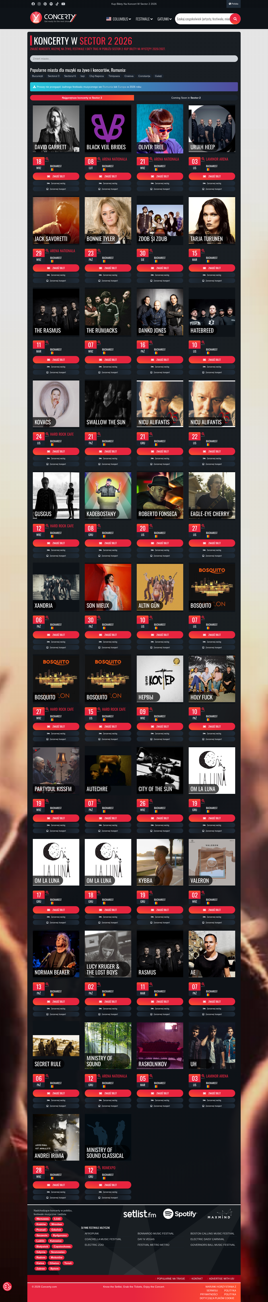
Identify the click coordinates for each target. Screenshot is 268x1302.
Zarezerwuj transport (57, 188)
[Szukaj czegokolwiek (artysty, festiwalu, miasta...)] (235, 18)
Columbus (120, 19)
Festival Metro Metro (153, 1244)
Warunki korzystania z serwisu (220, 1289)
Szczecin (41, 1235)
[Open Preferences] (7, 1286)
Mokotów (56, 1257)
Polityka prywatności (218, 1292)
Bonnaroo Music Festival (156, 1233)
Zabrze (40, 1268)
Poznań (41, 1229)
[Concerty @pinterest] (45, 4)
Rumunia (108, 86)
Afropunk (92, 1233)
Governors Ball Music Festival (213, 1244)
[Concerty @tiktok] (57, 4)
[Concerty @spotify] (51, 4)
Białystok (42, 1246)
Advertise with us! (221, 1279)
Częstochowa (62, 1246)
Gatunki (163, 19)
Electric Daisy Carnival (207, 1239)
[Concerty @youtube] (63, 4)
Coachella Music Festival (103, 1239)
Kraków (41, 1224)
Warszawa (42, 1218)
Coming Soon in (186, 97)
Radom (40, 1257)
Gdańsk (56, 1229)
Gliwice (54, 1263)
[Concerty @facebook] (33, 4)
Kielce (40, 1263)
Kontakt (197, 1279)
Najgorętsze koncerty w (82, 97)
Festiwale (143, 19)
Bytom (55, 1268)
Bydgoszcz (60, 1235)
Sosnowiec (58, 1251)
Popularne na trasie (171, 1279)
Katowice (56, 1240)
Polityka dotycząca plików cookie (218, 1296)
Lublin (40, 1240)
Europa (122, 86)
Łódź (57, 1218)
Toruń (68, 1263)
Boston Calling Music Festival (212, 1233)
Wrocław (56, 1224)
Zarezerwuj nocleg (58, 183)
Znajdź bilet (58, 176)
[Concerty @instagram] (39, 4)
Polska (234, 4)
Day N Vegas (146, 1239)
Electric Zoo (94, 1244)
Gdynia (40, 1251)
